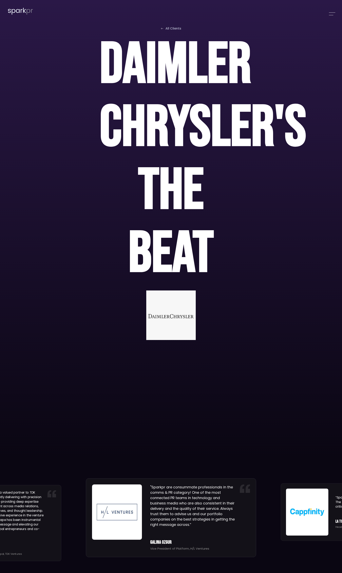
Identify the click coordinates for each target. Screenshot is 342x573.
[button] (332, 14)
